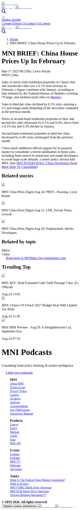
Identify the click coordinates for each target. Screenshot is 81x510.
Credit (13, 435)
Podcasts (15, 458)
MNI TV (15, 461)
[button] (40, 7)
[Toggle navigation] (3, 17)
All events (16, 469)
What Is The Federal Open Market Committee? (37, 480)
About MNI (17, 383)
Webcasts (15, 465)
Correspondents (19, 406)
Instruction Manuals (21, 413)
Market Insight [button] (11, 19)
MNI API (15, 443)
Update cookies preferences (20, 506)
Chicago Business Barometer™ (28, 495)
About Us (19, 23)
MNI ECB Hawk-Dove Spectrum (29, 491)
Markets (14, 432)
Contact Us (33, 23)
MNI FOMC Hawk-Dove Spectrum (31, 487)
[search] (4, 12)
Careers (45, 23)
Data (12, 439)
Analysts (15, 402)
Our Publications (20, 410)
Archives (15, 398)
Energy (14, 424)
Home (14, 39)
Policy (13, 428)
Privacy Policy (18, 391)
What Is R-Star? (19, 483)
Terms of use (17, 387)
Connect (7, 23)
